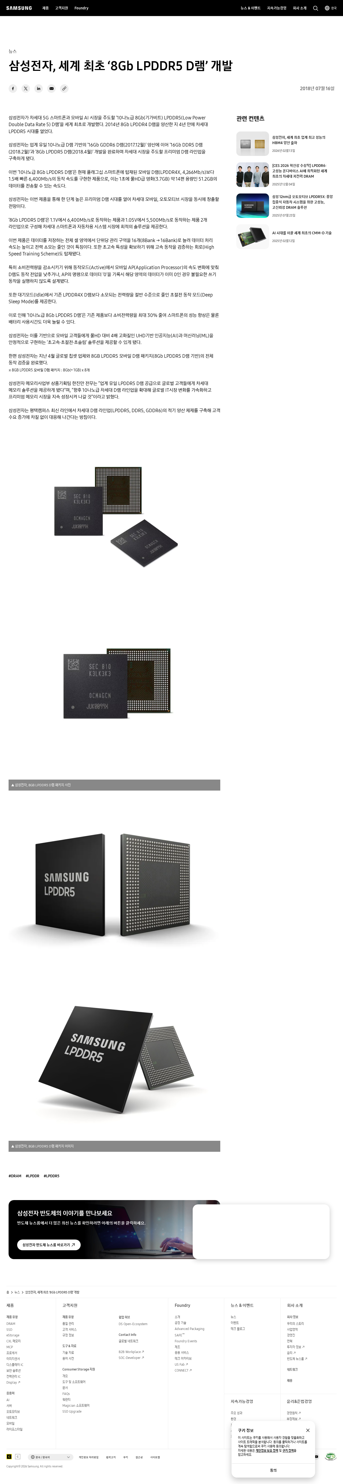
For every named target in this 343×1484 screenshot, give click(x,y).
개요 (65, 1376)
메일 (51, 88)
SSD (9, 1329)
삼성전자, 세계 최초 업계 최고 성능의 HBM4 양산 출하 (298, 140)
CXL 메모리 (13, 1341)
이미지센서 (13, 1359)
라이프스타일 (14, 1429)
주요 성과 (236, 1413)
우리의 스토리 (295, 1323)
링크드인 (38, 88)
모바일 (10, 1423)
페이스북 (13, 88)
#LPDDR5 (51, 1176)
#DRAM (15, 1176)
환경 (233, 1419)
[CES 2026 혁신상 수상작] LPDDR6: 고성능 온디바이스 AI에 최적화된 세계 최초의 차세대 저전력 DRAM (299, 171)
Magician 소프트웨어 (76, 1405)
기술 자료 (68, 1352)
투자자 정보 (294, 1347)
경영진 (291, 1335)
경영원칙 (292, 1413)
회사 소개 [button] (300, 8)
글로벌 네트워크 (128, 1341)
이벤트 (235, 1323)
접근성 (139, 1457)
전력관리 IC (13, 1376)
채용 (289, 1380)
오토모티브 (13, 1411)
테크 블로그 (238, 1328)
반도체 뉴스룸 (295, 1359)
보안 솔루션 (13, 1370)
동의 (273, 1470)
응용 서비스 (182, 1352)
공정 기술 (180, 1323)
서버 (9, 1405)
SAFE (180, 1335)
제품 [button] (45, 8)
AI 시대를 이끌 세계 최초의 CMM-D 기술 (302, 233)
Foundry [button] (81, 8)
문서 (65, 1388)
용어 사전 (68, 1358)
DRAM (10, 1323)
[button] (50, 1457)
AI (7, 1400)
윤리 (289, 1353)
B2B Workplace (130, 1352)
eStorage (12, 1335)
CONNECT (181, 1370)
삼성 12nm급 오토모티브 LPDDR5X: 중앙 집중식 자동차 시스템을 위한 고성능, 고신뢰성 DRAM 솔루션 (302, 202)
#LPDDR (32, 1176)
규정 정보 (68, 1335)
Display (11, 1382)
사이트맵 (155, 1457)
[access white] (17, 1456)
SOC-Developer (130, 1357)
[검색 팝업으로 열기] (315, 8)
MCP (9, 1347)
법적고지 (111, 1457)
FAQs (66, 1393)
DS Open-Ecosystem (133, 1324)
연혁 (289, 1341)
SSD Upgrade (71, 1411)
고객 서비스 (69, 1329)
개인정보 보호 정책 (267, 1451)
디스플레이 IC (14, 1364)
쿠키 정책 (288, 1451)
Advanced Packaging (189, 1328)
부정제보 (292, 1419)
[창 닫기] (308, 1430)
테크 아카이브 (183, 1358)
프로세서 (11, 1353)
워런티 (66, 1399)
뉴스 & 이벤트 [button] (251, 8)
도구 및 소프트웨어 (73, 1382)
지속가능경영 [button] (276, 8)
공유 (64, 88)
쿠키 (125, 1457)
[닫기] (320, 1213)
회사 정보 (292, 1317)
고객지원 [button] (61, 8)
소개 (177, 1317)
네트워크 (11, 1417)
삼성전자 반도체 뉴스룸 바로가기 (46, 1245)
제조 (177, 1347)
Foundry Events (186, 1341)
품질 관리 (68, 1323)
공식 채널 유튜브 (316, 1456)
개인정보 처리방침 (89, 1457)
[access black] (9, 1456)
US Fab (180, 1364)
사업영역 (292, 1329)
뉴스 (17, 1292)
